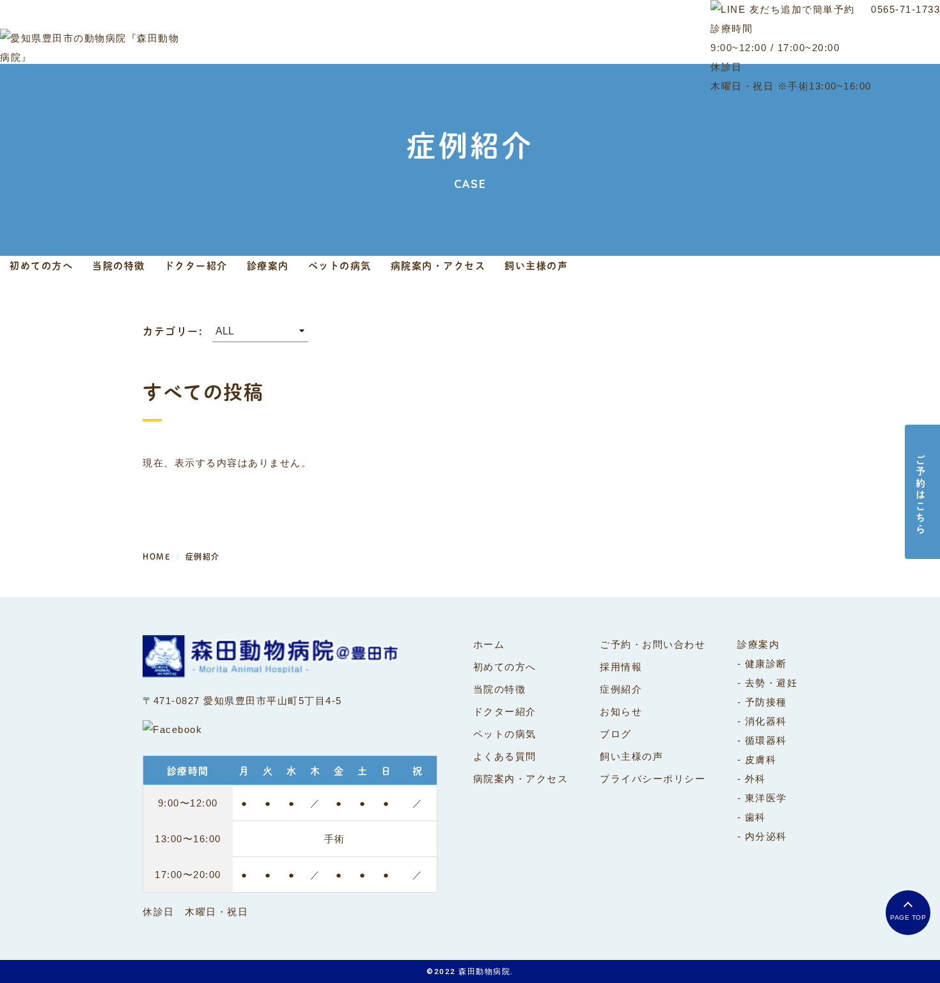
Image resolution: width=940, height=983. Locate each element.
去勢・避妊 (771, 682)
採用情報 (621, 666)
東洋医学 (766, 797)
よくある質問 (505, 756)
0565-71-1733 (905, 9)
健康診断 (766, 663)
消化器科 (766, 721)
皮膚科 (761, 759)
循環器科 (766, 740)
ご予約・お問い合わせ (652, 644)
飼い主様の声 (536, 265)
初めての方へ (41, 265)
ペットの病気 (340, 265)
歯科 (755, 817)
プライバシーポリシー (652, 778)
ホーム (489, 644)
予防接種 (766, 701)
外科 (755, 778)
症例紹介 (621, 689)
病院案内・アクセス (438, 265)
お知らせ (621, 711)
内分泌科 (766, 836)
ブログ (616, 733)
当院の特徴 (118, 265)
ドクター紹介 (196, 265)
